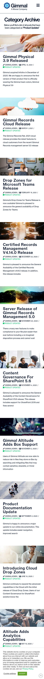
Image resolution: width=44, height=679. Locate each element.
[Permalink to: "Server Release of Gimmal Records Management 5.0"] (22, 295)
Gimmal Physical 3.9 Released (18, 59)
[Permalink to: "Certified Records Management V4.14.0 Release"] (22, 231)
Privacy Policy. (28, 669)
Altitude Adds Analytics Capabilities (16, 636)
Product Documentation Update (17, 508)
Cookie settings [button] (10, 674)
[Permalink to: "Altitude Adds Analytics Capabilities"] (22, 618)
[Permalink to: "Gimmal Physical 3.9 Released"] (22, 43)
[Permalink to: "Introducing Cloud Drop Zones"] (22, 554)
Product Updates (12, 67)
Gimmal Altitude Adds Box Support (20, 443)
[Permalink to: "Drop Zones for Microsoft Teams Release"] (22, 167)
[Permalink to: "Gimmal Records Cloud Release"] (22, 106)
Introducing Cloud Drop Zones (20, 570)
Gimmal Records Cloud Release (18, 122)
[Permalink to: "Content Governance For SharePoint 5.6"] (22, 359)
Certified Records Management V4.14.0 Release (20, 249)
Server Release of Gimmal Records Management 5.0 (20, 313)
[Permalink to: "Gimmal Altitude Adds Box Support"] (22, 427)
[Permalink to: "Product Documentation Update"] (22, 490)
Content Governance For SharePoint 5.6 (18, 377)
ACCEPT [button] (22, 673)
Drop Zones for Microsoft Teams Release (19, 184)
